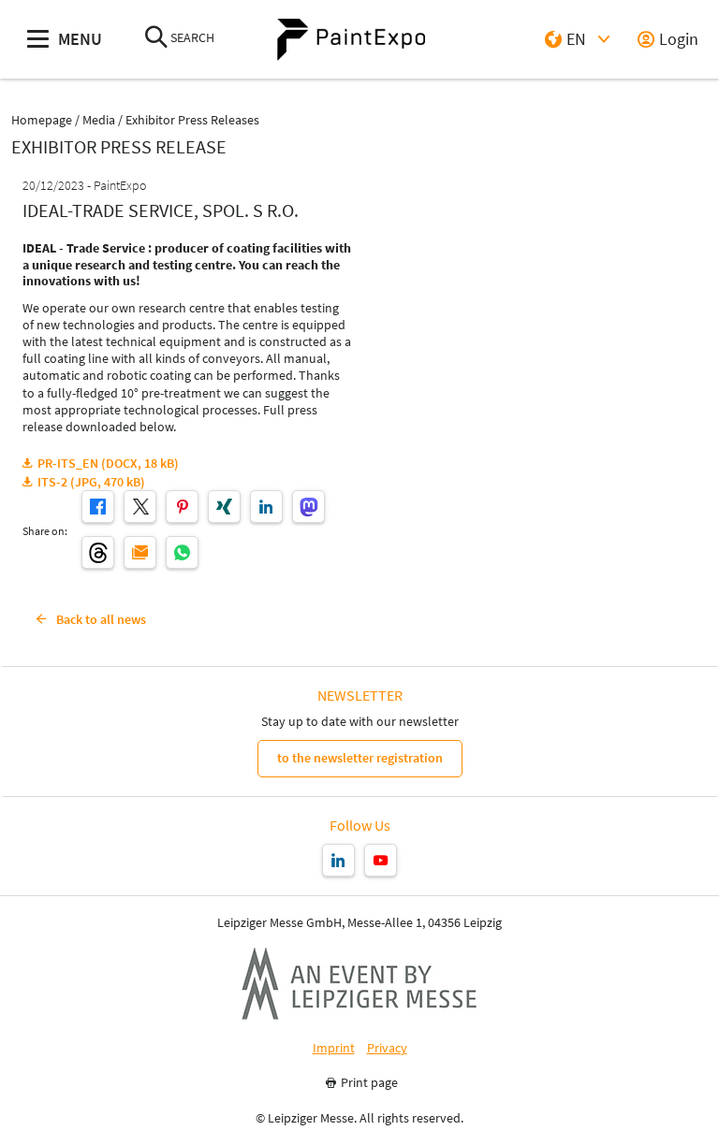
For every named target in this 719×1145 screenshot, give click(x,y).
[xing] (224, 506)
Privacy (387, 1048)
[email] (140, 552)
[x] (140, 506)
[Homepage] (351, 40)
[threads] (97, 552)
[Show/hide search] (156, 38)
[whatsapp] (182, 552)
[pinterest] (182, 506)
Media (98, 120)
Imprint (334, 1048)
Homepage (41, 120)
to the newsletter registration (360, 757)
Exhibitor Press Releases (192, 120)
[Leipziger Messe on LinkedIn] (338, 860)
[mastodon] (308, 506)
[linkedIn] (266, 506)
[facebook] (97, 506)
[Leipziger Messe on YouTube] (380, 860)
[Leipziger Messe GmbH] (359, 983)
